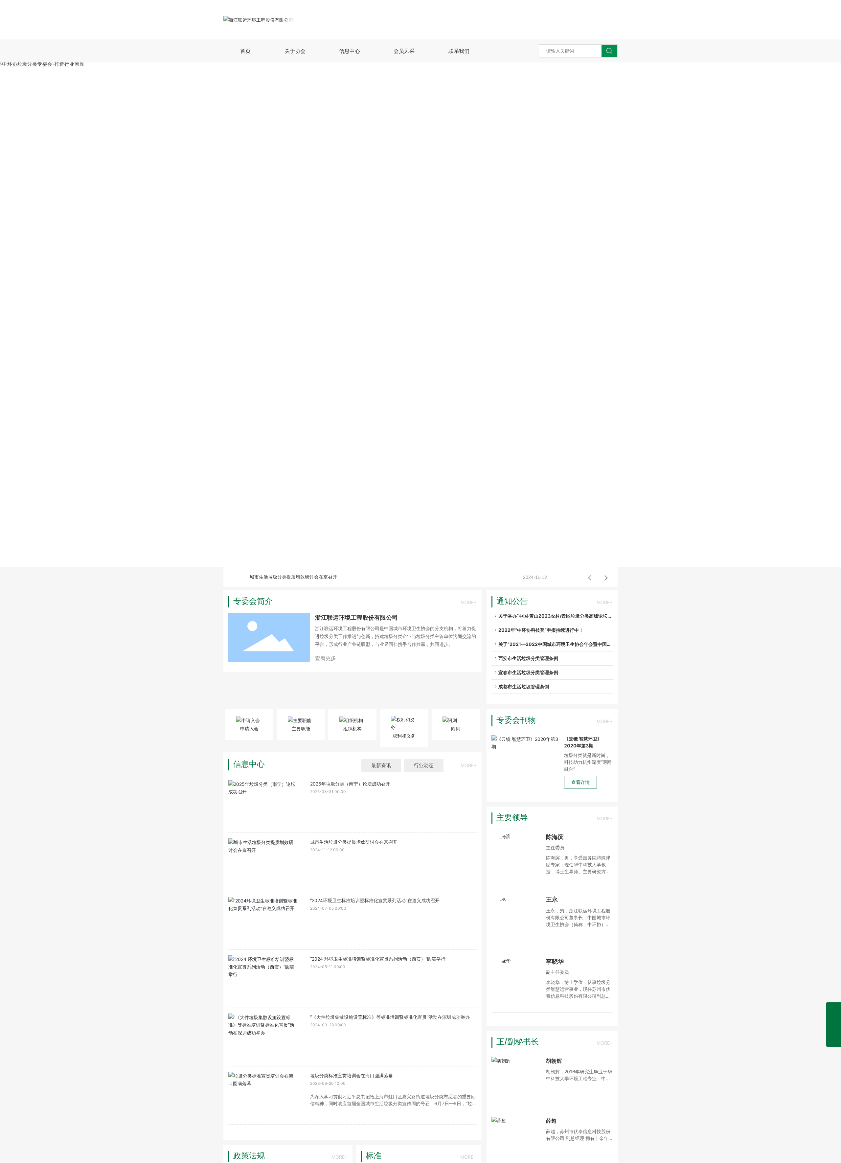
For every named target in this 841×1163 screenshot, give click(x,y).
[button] (415, 558)
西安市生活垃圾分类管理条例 (527, 658)
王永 (552, 899)
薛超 (551, 1120)
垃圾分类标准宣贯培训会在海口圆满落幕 (351, 1075)
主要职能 (301, 728)
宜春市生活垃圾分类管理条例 (527, 672)
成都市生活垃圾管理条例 (523, 686)
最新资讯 (381, 765)
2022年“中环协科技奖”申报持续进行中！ (540, 630)
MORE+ (469, 602)
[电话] (833, 1024)
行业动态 (424, 765)
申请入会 (249, 728)
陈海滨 (555, 836)
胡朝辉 (554, 1061)
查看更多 (325, 658)
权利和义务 (404, 736)
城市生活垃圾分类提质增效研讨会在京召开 (293, 577)
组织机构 (352, 728)
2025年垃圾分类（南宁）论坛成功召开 (350, 784)
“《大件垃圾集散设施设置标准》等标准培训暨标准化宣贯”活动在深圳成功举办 (390, 1017)
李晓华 (555, 961)
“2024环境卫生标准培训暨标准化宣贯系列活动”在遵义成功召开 (375, 900)
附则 (455, 728)
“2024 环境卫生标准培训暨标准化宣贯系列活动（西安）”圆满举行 (377, 959)
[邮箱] (833, 1009)
